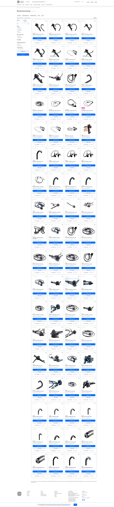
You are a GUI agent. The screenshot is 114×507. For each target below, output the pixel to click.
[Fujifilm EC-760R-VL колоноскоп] (72, 180)
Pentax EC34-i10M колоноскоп (38, 110)
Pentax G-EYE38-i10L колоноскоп (54, 212)
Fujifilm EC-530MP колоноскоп (70, 161)
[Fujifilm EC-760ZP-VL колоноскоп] (56, 180)
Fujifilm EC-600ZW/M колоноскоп (38, 467)
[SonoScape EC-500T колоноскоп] (88, 103)
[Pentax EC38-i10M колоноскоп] (40, 333)
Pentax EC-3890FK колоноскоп (86, 85)
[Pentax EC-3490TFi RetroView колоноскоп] (40, 231)
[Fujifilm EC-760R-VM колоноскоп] (88, 180)
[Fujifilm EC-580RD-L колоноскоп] (40, 180)
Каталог (42, 491)
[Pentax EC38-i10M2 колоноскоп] (56, 333)
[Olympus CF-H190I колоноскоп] (56, 53)
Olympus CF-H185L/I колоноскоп (38, 34)
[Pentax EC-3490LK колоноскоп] (88, 384)
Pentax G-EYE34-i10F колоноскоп (87, 212)
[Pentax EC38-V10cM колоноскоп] (72, 257)
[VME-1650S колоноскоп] (88, 129)
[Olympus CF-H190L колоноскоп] (88, 53)
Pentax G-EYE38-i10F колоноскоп (71, 212)
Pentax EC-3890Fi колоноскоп (54, 391)
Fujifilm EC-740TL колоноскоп (86, 416)
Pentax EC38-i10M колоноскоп (38, 340)
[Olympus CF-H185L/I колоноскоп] (40, 27)
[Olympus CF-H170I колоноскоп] (72, 53)
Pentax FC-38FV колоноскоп (37, 365)
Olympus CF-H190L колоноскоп (86, 59)
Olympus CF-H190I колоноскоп (54, 59)
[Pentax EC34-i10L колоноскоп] (88, 333)
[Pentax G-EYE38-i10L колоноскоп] (56, 205)
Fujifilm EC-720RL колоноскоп (38, 416)
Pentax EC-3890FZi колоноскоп (86, 365)
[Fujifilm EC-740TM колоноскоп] (40, 435)
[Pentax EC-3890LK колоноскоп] (72, 78)
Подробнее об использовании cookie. (63, 505)
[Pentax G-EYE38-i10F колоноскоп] (72, 205)
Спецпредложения (43, 494)
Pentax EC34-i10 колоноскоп (70, 391)
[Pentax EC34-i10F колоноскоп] (56, 359)
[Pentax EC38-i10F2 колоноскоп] (72, 333)
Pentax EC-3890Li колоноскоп (70, 365)
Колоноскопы (35, 46)
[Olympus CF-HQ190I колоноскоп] (40, 53)
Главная (20, 1)
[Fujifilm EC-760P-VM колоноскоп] (56, 435)
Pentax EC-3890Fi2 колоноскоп (54, 237)
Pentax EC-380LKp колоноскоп (38, 212)
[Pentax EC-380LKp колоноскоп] (40, 205)
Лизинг (55, 495)
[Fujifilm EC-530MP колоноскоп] (72, 154)
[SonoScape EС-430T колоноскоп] (56, 103)
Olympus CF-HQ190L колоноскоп (87, 34)
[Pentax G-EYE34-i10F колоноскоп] (88, 205)
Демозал (27, 4)
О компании (19, 4)
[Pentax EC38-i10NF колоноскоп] (72, 231)
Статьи (28, 493)
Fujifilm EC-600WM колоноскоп (70, 467)
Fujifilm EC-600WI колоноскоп (38, 161)
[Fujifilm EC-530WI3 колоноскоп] (88, 154)
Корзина (96, 2)
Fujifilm (39, 15)
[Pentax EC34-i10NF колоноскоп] (56, 257)
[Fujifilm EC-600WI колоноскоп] (40, 154)
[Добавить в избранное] (46, 21)
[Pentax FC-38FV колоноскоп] (40, 359)
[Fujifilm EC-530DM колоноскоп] (56, 154)
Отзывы (28, 494)
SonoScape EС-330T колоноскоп (71, 110)
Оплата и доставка (37, 4)
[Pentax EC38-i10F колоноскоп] (56, 78)
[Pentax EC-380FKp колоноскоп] (88, 282)
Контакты (43, 4)
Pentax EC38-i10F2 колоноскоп (70, 340)
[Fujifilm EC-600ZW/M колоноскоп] (40, 460)
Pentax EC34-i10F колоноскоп (54, 365)
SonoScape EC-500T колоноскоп (87, 110)
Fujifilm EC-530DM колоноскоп (54, 161)
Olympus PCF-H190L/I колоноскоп (55, 34)
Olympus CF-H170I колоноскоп (70, 59)
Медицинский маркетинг (58, 493)
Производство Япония (25, 15)
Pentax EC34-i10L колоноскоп (86, 340)
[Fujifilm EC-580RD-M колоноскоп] (88, 460)
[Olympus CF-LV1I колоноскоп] (40, 129)
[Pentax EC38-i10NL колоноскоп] (40, 257)
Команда (28, 492)
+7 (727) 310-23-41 (84, 492)
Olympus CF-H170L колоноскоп (38, 85)
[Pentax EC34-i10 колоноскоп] (72, 384)
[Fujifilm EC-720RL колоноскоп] (40, 409)
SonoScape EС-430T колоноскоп (54, 110)
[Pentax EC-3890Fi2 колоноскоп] (56, 231)
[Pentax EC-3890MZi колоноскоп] (56, 308)
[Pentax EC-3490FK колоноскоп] (56, 282)
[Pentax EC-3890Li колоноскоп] (72, 359)
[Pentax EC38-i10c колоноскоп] (88, 231)
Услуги (23, 4)
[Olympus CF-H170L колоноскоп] (40, 78)
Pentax (43, 15)
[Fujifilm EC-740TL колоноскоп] (88, 409)
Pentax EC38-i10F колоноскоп (54, 85)
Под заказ (56, 91)
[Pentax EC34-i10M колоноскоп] (40, 103)
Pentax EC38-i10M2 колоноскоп (54, 340)
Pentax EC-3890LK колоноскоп (70, 85)
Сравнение (88, 2)
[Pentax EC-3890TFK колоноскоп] (40, 308)
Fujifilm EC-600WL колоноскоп (54, 467)
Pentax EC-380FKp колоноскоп (86, 289)
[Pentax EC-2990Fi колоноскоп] (88, 257)
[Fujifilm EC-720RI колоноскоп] (56, 409)
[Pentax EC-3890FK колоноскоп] (88, 78)
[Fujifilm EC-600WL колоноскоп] (56, 460)
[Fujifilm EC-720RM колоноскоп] (72, 409)
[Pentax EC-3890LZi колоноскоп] (40, 282)
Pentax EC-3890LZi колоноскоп (38, 289)
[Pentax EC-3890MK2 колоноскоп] (88, 308)
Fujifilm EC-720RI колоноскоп (54, 416)
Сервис (56, 494)
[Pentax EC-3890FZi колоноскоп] (88, 359)
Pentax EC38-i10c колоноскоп (86, 237)
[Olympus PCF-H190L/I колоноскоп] (56, 27)
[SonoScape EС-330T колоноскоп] (72, 103)
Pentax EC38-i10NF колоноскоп (70, 237)
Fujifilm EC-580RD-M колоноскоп (87, 467)
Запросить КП (39, 38)
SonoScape (19, 15)
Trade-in (56, 496)
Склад (31, 4)
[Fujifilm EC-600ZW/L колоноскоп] (88, 435)
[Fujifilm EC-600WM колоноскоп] (72, 460)
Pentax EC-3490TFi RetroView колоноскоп (38, 238)
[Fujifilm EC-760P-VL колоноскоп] (72, 435)
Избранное (92, 2)
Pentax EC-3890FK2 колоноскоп (38, 391)
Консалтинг (56, 491)
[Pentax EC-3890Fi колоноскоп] (56, 384)
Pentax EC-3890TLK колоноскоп (70, 289)
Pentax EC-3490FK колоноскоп (54, 289)
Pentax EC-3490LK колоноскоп (86, 391)
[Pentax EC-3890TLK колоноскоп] (72, 282)
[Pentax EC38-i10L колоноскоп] (72, 308)
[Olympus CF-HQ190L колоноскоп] (88, 27)
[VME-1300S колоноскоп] (72, 129)
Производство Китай (33, 15)
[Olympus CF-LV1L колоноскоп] (56, 129)
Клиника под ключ (49, 4)
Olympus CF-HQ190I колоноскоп (38, 59)
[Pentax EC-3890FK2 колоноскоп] (40, 384)
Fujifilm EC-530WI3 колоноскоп (86, 161)
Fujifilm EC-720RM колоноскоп (70, 416)
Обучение (56, 492)
